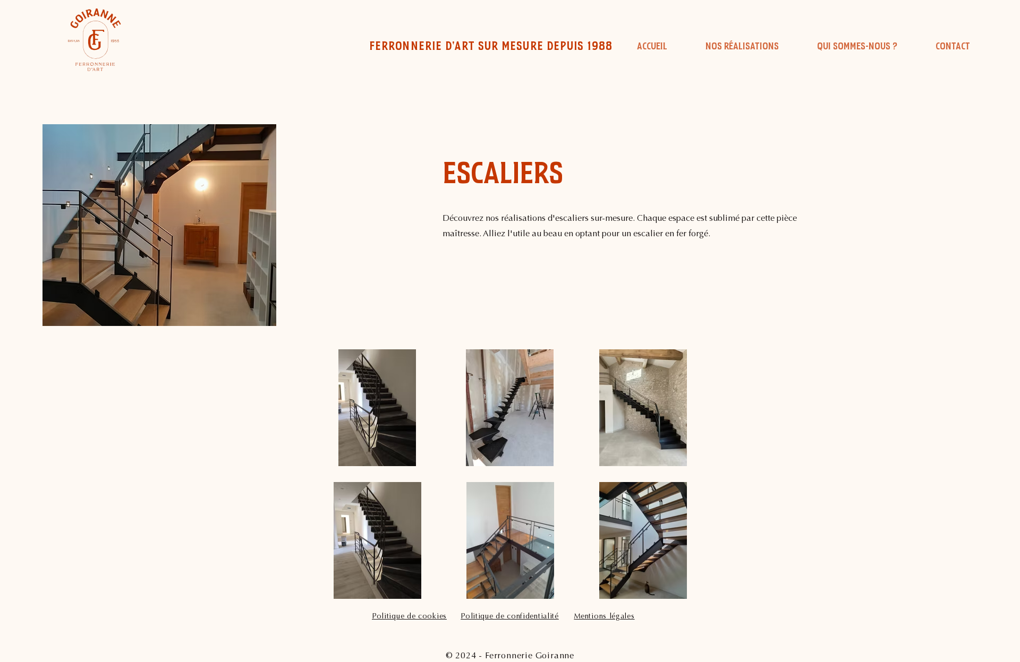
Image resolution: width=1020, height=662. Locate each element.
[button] (742, 46)
